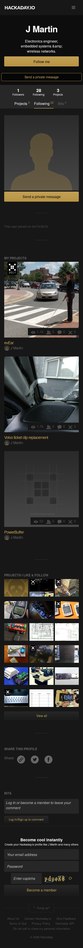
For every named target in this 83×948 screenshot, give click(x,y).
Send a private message (42, 77)
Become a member (41, 890)
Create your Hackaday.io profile (23, 844)
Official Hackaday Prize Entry (58, 582)
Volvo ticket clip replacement (26, 437)
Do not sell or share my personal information (41, 929)
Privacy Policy (41, 923)
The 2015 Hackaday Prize (58, 604)
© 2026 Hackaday (41, 937)
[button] (73, 7)
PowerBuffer (14, 532)
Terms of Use (17, 923)
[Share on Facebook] (48, 757)
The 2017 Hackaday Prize (12, 268)
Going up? (43, 907)
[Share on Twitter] (35, 757)
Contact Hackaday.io (38, 919)
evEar (9, 342)
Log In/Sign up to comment (26, 819)
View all (41, 715)
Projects (22, 103)
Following (44, 103)
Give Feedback (66, 919)
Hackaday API (65, 923)
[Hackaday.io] (20, 7)
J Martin (17, 347)
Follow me (41, 61)
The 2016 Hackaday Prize (33, 582)
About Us (13, 919)
